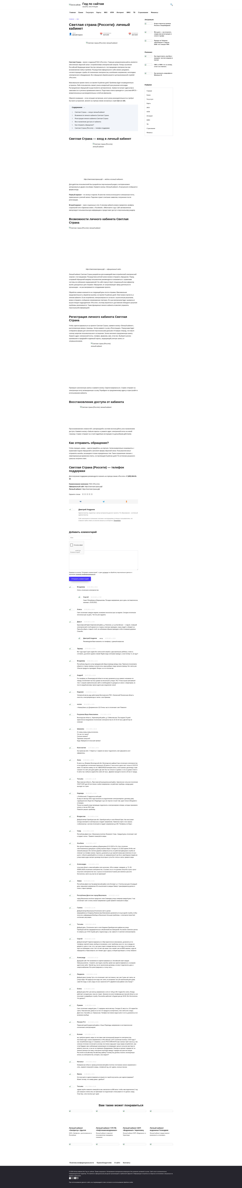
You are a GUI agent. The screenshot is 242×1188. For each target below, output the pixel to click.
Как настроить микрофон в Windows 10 (163, 74)
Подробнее (117, 520)
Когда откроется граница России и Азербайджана (162, 24)
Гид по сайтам (93, 3)
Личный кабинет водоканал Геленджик (159, 1129)
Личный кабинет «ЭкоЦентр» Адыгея (77, 1129)
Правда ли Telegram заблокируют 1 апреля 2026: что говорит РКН (161, 42)
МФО (128, 12)
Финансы (154, 12)
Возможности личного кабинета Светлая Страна (92, 115)
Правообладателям (104, 1163)
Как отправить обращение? (84, 125)
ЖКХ (105, 12)
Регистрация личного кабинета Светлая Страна (91, 118)
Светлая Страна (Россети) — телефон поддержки (92, 128)
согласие (105, 572)
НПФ (112, 12)
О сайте (117, 1163)
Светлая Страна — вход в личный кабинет (90, 112)
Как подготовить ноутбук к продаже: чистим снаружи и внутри (163, 58)
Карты (98, 12)
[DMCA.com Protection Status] (73, 1178)
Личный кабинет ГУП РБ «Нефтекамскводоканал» (106, 1129)
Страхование (143, 12)
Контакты (126, 1163)
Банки (80, 12)
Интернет (120, 12)
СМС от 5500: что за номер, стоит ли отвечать (163, 65)
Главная (72, 12)
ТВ (134, 12)
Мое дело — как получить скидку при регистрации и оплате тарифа (163, 34)
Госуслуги (90, 12)
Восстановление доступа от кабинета (88, 122)
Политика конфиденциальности (81, 1163)
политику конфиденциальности (85, 574)
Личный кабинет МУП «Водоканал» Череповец (133, 1129)
